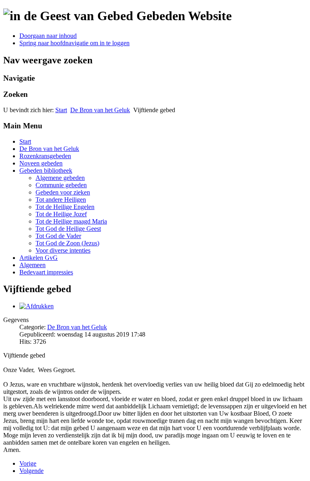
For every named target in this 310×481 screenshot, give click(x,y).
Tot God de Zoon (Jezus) (67, 243)
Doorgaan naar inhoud (48, 35)
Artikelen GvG (38, 257)
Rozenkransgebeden (45, 156)
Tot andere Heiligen (61, 199)
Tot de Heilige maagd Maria (71, 221)
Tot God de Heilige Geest (68, 228)
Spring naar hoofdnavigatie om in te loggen (74, 43)
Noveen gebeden (41, 163)
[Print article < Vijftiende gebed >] (36, 306)
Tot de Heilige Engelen (65, 206)
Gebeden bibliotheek (45, 170)
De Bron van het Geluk (100, 110)
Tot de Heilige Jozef (61, 214)
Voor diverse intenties (63, 250)
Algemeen (32, 264)
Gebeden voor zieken (63, 192)
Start (61, 110)
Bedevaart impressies (46, 272)
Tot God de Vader (58, 235)
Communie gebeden (61, 185)
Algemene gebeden (60, 177)
